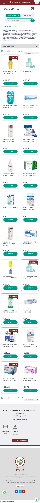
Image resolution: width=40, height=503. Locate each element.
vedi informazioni (20, 440)
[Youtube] (23, 491)
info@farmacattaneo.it (20, 419)
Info (4, 480)
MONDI (4, 26)
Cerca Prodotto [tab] (13, 15)
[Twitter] (20, 491)
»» (13, 51)
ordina (10, 83)
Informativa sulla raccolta (8, 501)
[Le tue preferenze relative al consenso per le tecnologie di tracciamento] (36, 499)
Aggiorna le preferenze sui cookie (26, 482)
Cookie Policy (12, 482)
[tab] (27, 15)
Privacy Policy (10, 480)
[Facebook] (16, 491)
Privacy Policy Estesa (20, 480)
